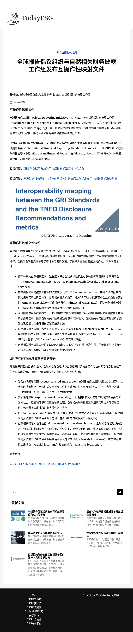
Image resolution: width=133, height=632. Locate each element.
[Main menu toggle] (7, 4)
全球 (75, 52)
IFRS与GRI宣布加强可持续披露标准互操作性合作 (54, 168)
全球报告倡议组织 (29, 94)
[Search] (120, 492)
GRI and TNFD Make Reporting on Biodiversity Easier (45, 463)
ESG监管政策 (63, 52)
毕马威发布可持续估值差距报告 (45, 533)
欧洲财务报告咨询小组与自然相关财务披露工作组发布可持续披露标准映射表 (70, 178)
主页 (34, 595)
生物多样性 (47, 94)
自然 (58, 94)
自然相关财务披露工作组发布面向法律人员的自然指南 (46, 556)
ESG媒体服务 (34, 623)
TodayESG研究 (34, 611)
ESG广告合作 (34, 619)
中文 (15, 94)
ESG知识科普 (34, 607)
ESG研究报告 (34, 603)
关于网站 (34, 615)
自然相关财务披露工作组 (76, 94)
